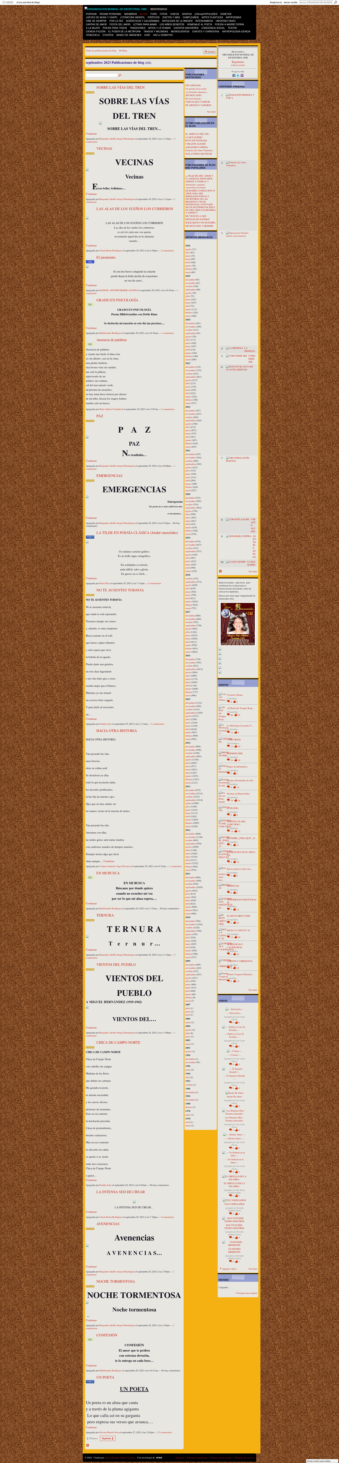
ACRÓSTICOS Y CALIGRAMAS (235, 946)
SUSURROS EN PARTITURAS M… (241, 901)
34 (232, 760)
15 (239, 831)
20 (238, 954)
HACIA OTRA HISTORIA (116, 730)
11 (238, 845)
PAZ (99, 415)
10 (238, 862)
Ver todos (211, 111)
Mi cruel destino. (193, 98)
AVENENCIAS (108, 1223)
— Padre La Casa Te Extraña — (234, 1035)
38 (239, 937)
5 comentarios (157, 723)
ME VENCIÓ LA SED (195, 216)
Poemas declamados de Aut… (241, 780)
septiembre (190, 289)
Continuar (91, 133)
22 (239, 715)
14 (232, 732)
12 (238, 909)
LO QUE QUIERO (193, 137)
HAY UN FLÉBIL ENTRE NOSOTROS (234, 1226)
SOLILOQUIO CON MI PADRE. (200, 222)
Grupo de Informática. (237, 766)
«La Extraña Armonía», (196, 92)
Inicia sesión (239, 65)
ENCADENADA (193, 85)
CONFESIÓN (106, 1334)
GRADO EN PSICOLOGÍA (117, 299)
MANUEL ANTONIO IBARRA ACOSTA (118, 290)
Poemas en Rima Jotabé (238, 793)
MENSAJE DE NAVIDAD (197, 219)
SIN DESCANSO (193, 95)
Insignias (180, 1457)
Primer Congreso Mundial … (241, 974)
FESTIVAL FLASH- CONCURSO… (236, 823)
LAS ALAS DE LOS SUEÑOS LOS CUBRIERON (134, 208)
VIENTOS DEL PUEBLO (116, 964)
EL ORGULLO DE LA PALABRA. (234, 1185)
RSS (87, 1445)
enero (188, 272)
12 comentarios (164, 1432)
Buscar (335, 2)
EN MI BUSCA (108, 872)
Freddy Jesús (105, 723)
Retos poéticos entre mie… (240, 868)
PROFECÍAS (233, 885)
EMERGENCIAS (109, 475)
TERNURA (105, 915)
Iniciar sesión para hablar (319, 1461)
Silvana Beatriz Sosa (109, 1432)
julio (187, 252)
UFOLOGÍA (232, 808)
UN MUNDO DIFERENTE (234, 1250)
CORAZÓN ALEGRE (195, 143)
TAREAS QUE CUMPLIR (197, 101)
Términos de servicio (244, 1457)
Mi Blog (123, 50)
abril (187, 262)
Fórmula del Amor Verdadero (199, 150)
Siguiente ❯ (108, 1438)
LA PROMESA (249, 349)
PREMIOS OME (235, 753)
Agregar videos (229, 1268)
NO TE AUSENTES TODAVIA (120, 589)
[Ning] (7, 2)
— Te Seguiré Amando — (234, 1077)
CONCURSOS (234, 739)
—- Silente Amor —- (234, 1138)
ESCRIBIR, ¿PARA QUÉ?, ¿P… (242, 838)
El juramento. (106, 257)
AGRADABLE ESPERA (196, 147)
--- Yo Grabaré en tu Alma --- (234, 1161)
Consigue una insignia (246, 1292)
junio (188, 255)
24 (238, 922)
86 (232, 715)
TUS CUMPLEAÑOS (234, 1204)
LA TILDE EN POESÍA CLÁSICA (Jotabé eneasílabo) (137, 532)
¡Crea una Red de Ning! (28, 2)
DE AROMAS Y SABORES (198, 105)
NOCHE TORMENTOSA (115, 1281)
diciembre (190, 279)
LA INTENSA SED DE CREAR (120, 1191)
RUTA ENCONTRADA (196, 140)
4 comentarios (154, 583)
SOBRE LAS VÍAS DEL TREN (120, 87)
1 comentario (167, 333)
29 (239, 746)
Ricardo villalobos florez (236, 1209)
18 (239, 760)
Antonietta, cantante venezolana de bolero (195, 186)
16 (239, 800)
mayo (188, 259)
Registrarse (276, 2)
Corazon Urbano (235, 694)
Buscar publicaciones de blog (120, 75)
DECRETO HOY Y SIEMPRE (199, 225)
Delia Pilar (104, 583)
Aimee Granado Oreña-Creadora (120, 1457)
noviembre (190, 283)
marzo (188, 265)
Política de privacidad (221, 1457)
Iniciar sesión (290, 2)
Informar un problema (197, 1457)
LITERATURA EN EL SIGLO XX (241, 853)
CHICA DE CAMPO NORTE (118, 1042)
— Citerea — (234, 1054)
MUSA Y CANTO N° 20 (238, 930)
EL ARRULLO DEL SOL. (197, 133)
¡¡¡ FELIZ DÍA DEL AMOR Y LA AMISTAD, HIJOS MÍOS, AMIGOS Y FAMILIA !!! (199, 178)
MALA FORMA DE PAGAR (198, 153)
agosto (188, 249)
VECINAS (104, 148)
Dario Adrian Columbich (111, 409)
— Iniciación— (234, 1013)
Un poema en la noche (196, 88)
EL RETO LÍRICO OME (238, 915)
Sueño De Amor (234, 1096)
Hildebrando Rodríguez (110, 333)
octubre (189, 286)
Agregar (211, 51)
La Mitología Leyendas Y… (240, 725)
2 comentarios (167, 250)
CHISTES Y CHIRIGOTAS (239, 961)
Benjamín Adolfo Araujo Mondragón (117, 138)
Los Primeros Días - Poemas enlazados (234, 1119)
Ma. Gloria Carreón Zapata (236, 1191)
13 (232, 746)
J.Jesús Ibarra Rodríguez (110, 250)
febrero (188, 268)
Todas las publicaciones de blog (101, 50)
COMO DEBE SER (251, 358)
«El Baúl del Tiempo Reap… (241, 708)
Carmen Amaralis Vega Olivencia (115, 866)
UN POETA (105, 1377)
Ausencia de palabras (111, 339)
